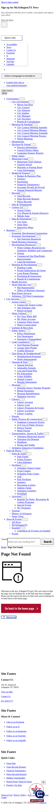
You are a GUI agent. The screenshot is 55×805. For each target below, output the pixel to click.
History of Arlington (22, 513)
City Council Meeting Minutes (32, 130)
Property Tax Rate (14, 785)
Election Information (27, 147)
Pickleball (22, 493)
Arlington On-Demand (28, 439)
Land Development (26, 261)
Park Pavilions (24, 479)
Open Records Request (28, 198)
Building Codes (24, 267)
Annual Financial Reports (29, 190)
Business (10, 230)
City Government (20, 101)
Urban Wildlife (24, 376)
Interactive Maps (25, 227)
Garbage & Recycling (22, 327)
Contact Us (17, 207)
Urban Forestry (24, 459)
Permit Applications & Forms (31, 270)
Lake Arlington (24, 462)
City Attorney (23, 110)
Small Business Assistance (24, 241)
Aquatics (21, 482)
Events (15, 533)
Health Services (19, 281)
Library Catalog (24, 413)
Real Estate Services (22, 293)
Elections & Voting (21, 144)
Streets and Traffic (26, 445)
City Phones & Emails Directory (33, 213)
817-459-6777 (7, 701)
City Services (12, 299)
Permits (15, 416)
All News (16, 522)
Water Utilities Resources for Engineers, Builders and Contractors (34, 249)
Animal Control (24, 379)
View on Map (7, 692)
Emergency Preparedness (29, 339)
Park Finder (22, 456)
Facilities (16, 465)
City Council (23, 107)
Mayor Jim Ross (25, 104)
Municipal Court (20, 158)
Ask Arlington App (26, 307)
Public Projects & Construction (27, 419)
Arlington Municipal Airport (31, 436)
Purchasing (22, 181)
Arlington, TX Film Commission (28, 296)
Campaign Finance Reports (30, 153)
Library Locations (25, 410)
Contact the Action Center (29, 305)
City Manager (23, 116)
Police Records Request (16, 774)
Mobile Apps (23, 216)
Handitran (22, 442)
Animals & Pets (19, 362)
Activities (16, 496)
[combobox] (21, 76)
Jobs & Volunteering (22, 204)
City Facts (22, 221)
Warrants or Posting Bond (29, 167)
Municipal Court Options (29, 161)
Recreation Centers (26, 485)
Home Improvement (27, 359)
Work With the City (21, 284)
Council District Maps (28, 150)
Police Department (26, 333)
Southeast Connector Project (31, 422)
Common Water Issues (28, 322)
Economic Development (23, 236)
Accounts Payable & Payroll (31, 187)
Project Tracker (24, 427)
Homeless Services (26, 396)
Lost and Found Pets (27, 370)
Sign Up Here (7, 20)
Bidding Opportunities (15, 778)
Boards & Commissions (28, 121)
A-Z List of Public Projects (30, 425)
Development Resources (23, 244)
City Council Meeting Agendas (32, 127)
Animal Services (25, 365)
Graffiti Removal (25, 350)
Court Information (26, 170)
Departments (18, 141)
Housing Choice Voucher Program (33, 388)
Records (16, 193)
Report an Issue (24, 310)
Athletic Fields (24, 488)
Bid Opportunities (25, 287)
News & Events (14, 519)
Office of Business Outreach (31, 290)
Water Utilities (19, 313)
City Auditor (23, 113)
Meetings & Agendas (22, 124)
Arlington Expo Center (28, 473)
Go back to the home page (19, 608)
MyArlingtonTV (20, 525)
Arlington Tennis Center (29, 468)
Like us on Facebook (15, 722)
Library (15, 399)
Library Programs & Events (30, 407)
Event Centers (24, 471)
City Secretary (24, 118)
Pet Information (24, 373)
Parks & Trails (19, 453)
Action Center (24, 210)
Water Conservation (26, 324)
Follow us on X (13, 727)
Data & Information (21, 218)
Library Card (23, 405)
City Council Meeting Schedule (32, 133)
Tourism (16, 510)
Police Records (24, 201)
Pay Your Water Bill (27, 316)
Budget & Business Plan (29, 176)
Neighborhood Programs (29, 356)
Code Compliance (20, 342)
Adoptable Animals (26, 368)
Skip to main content (9, 2)
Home (3, 547)
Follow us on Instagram (16, 731)
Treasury (21, 178)
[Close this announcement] (4, 25)
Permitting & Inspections (29, 276)
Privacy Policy (20, 795)
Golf (19, 476)
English (25, 69)
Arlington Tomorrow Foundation (28, 447)
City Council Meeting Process (31, 136)
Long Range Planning (27, 273)
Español (15, 527)
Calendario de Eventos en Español (33, 530)
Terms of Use (6, 795)
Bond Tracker (23, 430)
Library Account (25, 402)
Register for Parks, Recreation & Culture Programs (33, 501)
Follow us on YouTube (16, 736)
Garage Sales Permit (27, 347)
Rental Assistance (25, 390)
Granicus (42, 802)
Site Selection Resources (29, 239)
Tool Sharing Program (28, 345)
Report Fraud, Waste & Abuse (19, 781)
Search (4, 539)
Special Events (24, 505)
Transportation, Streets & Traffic (27, 433)
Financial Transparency (28, 184)
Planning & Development (24, 264)
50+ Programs (24, 507)
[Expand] (22, 98)
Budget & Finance (21, 173)
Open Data (22, 224)
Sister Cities (17, 516)
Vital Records (23, 196)
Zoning (20, 253)
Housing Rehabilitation (28, 393)
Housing (16, 385)
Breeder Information (27, 382)
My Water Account (26, 319)
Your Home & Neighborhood (26, 353)
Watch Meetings (25, 138)
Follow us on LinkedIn (16, 740)
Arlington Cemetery (26, 490)
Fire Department (25, 336)
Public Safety (18, 156)
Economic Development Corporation (29, 233)
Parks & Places (13, 450)
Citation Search (24, 164)
